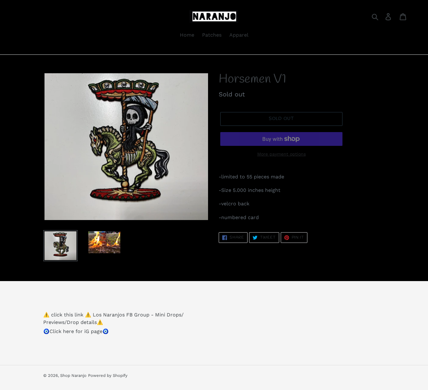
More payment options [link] (281, 154)
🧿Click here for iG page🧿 (76, 331)
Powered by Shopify (108, 375)
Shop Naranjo (73, 375)
